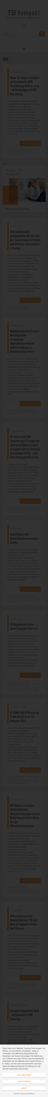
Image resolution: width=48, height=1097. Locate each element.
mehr (24, 1088)
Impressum (17, 1093)
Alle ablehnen (24, 1075)
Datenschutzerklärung (27, 1093)
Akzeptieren (24, 1081)
